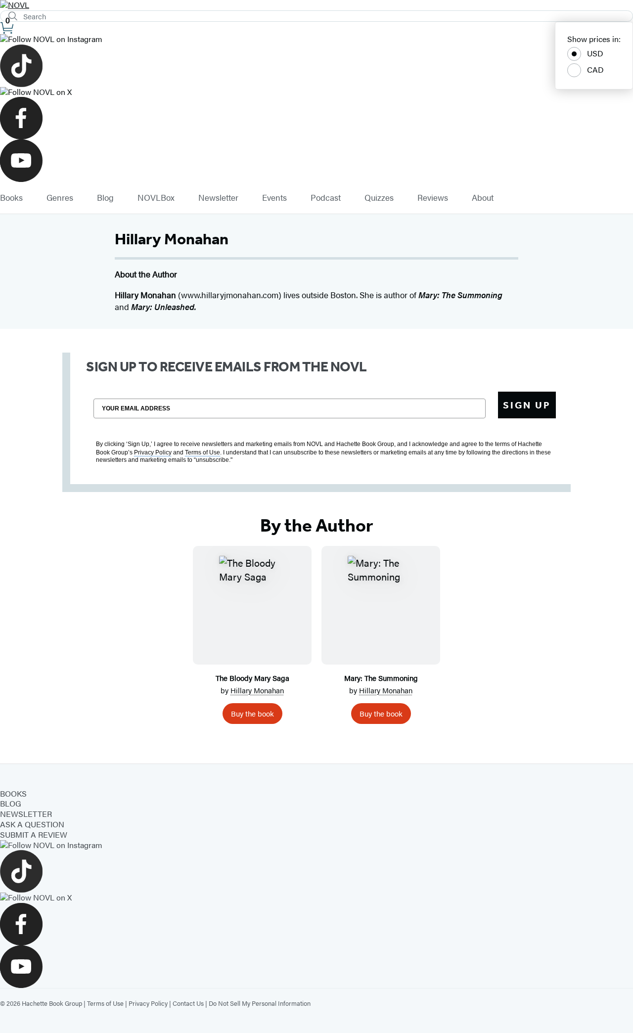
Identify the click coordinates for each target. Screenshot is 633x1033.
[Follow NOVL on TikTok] (316, 66)
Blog (105, 197)
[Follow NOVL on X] (316, 92)
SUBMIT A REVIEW (33, 834)
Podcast (326, 197)
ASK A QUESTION (32, 824)
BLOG (10, 803)
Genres (59, 197)
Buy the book (252, 713)
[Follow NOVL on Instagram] (316, 39)
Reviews (432, 197)
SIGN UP (527, 405)
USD (595, 53)
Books (11, 197)
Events (274, 197)
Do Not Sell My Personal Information (260, 1003)
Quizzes (379, 197)
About (483, 197)
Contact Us (188, 1003)
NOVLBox (156, 197)
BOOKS (13, 793)
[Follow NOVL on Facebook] (316, 118)
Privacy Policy (148, 1003)
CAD (595, 69)
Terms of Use (105, 1003)
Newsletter (218, 197)
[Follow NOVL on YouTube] (316, 160)
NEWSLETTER (26, 813)
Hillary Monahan (257, 690)
